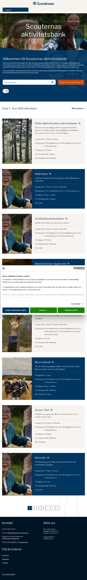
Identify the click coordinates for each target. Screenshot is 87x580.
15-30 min (47, 240)
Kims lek (40, 457)
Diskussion (42, 394)
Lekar (41, 203)
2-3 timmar (47, 150)
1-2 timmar (47, 434)
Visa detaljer (75, 304)
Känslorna (52, 244)
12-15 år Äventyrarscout (71, 191)
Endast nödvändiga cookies (16, 310)
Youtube (5, 563)
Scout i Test (42, 409)
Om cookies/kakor (8, 574)
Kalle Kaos (41, 173)
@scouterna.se (24, 533)
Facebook (5, 555)
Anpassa (42, 310)
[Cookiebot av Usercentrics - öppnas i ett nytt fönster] (75, 268)
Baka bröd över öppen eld (50, 263)
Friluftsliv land (44, 158)
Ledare (55, 334)
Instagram (5, 559)
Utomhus (53, 158)
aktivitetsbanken (13, 533)
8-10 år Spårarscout (51, 143)
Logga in (8, 9)
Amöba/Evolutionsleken (49, 218)
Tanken (52, 154)
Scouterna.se (23, 542)
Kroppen (52, 199)
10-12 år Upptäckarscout (67, 143)
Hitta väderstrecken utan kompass (56, 123)
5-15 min (47, 338)
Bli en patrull (42, 362)
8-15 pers (55, 139)
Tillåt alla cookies (71, 310)
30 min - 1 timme (49, 195)
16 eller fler (63, 187)
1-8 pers (48, 139)
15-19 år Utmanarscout (66, 236)
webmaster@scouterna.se (10, 538)
